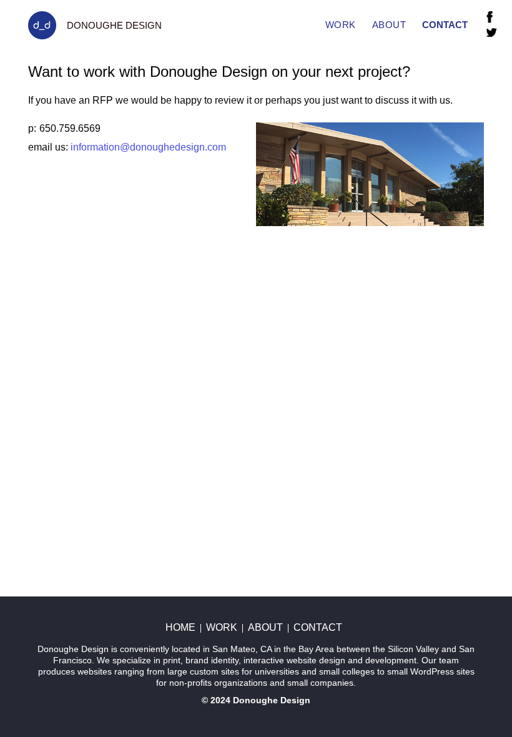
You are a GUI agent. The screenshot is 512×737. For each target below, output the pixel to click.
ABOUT (389, 24)
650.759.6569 (70, 128)
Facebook (489, 17)
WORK (340, 24)
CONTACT (445, 24)
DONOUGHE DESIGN (114, 25)
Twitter (491, 32)
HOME (180, 627)
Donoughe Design (271, 700)
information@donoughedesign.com (148, 147)
